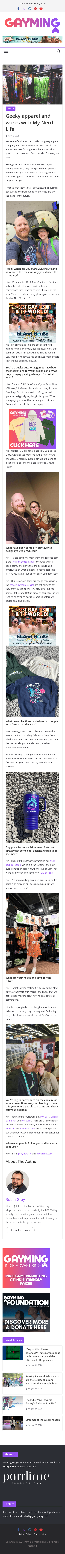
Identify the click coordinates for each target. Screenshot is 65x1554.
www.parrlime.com (12, 1466)
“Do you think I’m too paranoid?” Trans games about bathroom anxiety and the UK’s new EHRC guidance (43, 1354)
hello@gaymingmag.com (35, 1516)
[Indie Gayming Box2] (26, 1250)
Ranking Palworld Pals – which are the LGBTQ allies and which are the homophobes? (42, 1380)
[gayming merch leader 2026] (32, 38)
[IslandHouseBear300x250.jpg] (32, 305)
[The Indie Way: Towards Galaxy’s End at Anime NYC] (13, 1405)
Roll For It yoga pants (23, 561)
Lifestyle (10, 108)
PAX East (44, 1116)
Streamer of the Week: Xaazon (43, 1419)
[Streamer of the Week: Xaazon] (13, 1423)
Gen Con (10, 1128)
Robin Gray (15, 1199)
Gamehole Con (27, 1128)
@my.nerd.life (25, 1153)
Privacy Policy (25, 1534)
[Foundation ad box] (26, 1294)
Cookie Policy (40, 1534)
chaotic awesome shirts (22, 584)
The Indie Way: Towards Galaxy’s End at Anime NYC (41, 1401)
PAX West (26, 1120)
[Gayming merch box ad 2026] (32, 411)
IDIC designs (46, 872)
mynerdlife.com (44, 1153)
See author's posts (20, 1230)
